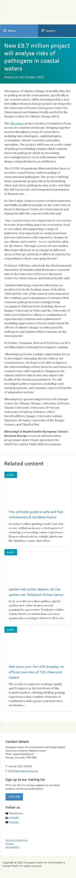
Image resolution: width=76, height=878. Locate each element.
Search (50, 31)
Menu (12, 31)
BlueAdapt (17, 123)
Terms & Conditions (16, 840)
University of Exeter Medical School (51, 11)
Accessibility (12, 847)
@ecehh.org (16, 813)
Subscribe (14, 796)
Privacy (9, 843)
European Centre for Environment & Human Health (20, 10)
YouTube (14, 822)
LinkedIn (14, 817)
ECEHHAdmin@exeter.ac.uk (23, 770)
